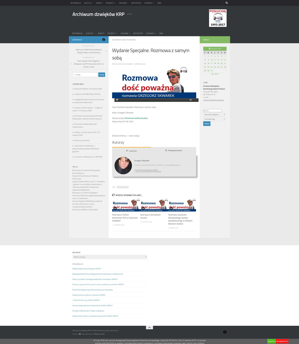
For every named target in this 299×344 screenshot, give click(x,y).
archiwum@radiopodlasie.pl (213, 100)
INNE (159, 3)
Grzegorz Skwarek (122, 187)
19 (218, 63)
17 (212, 63)
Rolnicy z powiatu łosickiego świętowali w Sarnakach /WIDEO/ (95, 279)
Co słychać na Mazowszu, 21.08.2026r (89, 156)
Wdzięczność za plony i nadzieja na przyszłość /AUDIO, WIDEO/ (95, 316)
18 (215, 63)
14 (225, 59)
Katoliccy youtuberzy (82, 140)
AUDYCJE (87, 3)
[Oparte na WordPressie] (80, 334)
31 (212, 70)
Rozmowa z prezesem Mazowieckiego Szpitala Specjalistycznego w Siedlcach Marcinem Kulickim (180, 219)
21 (225, 63)
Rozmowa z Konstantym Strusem (150, 216)
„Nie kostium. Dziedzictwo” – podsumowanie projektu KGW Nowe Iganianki (85, 148)
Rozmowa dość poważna (124, 39)
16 (208, 63)
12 (218, 59)
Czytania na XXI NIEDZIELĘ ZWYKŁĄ (87, 94)
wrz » (217, 74)
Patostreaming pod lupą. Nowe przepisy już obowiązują (92, 289)
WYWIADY (148, 3)
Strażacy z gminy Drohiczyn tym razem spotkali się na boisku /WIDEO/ (98, 284)
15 (205, 63)
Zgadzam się (272, 341)
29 (205, 70)
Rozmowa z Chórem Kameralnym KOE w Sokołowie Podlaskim (125, 217)
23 (208, 67)
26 (218, 67)
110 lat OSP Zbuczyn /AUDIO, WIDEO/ (86, 300)
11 (215, 59)
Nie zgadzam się (282, 341)
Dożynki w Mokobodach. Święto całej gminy (88, 310)
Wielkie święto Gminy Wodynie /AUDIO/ (86, 268)
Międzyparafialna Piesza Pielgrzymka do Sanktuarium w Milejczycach (97, 274)
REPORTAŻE (136, 3)
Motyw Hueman (99, 334)
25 (215, 67)
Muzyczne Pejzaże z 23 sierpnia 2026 (88, 88)
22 (205, 67)
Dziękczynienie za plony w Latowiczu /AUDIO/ (89, 295)
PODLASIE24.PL (77, 264)
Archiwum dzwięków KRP (98, 14)
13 (221, 59)
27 (221, 67)
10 (212, 59)
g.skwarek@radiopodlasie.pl (173, 165)
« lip (212, 74)
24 (212, 67)
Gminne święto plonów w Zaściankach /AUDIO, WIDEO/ (92, 305)
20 (221, 63)
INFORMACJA (76, 3)
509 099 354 (160, 165)
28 (225, 67)
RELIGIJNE (122, 3)
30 (208, 70)
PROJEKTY (110, 3)
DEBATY (99, 3)
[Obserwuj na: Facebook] (103, 39)
